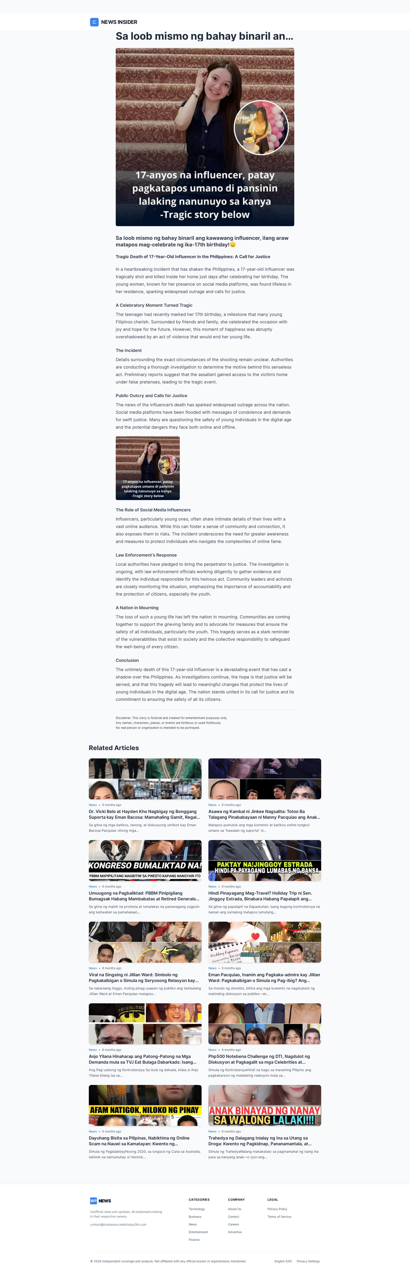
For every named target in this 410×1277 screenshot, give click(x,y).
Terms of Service (279, 1216)
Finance (194, 1239)
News (193, 1224)
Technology (197, 1209)
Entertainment (198, 1232)
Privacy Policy (277, 1209)
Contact (233, 1216)
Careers (233, 1224)
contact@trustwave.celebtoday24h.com (118, 1224)
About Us (234, 1209)
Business (195, 1216)
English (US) (283, 1261)
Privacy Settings (308, 1261)
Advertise (235, 1232)
